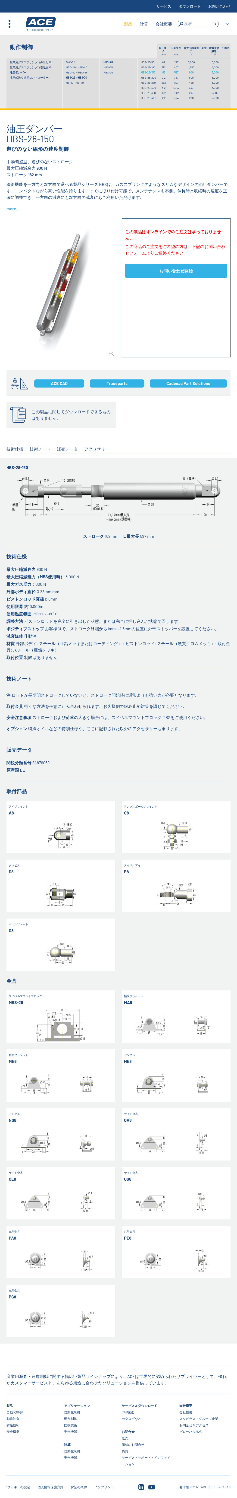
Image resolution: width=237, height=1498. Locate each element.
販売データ (67, 449)
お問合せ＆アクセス (194, 1425)
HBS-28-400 (148, 97)
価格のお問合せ (133, 1445)
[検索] (215, 24)
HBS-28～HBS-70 (76, 77)
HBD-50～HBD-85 (76, 72)
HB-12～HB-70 (75, 82)
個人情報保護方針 (50, 1487)
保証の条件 (79, 1487)
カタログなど (131, 1419)
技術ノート (40, 449)
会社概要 (185, 1406)
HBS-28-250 (148, 82)
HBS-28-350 (148, 92)
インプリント (104, 1487)
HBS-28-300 (148, 87)
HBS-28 (108, 62)
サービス (163, 6)
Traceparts (117, 383)
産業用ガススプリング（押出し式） (32, 62)
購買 (125, 1451)
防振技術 (12, 1425)
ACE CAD (59, 383)
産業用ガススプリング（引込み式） (32, 67)
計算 (67, 1445)
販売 (125, 1438)
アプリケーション (77, 1406)
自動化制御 (14, 1412)
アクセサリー (96, 449)
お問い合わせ (219, 6)
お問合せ (128, 1432)
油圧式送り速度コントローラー (29, 77)
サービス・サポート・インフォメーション (146, 1461)
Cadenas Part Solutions (188, 383)
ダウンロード (190, 6)
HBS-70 (108, 72)
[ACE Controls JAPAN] (41, 24)
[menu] (148, 24)
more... (13, 208)
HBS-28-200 (148, 77)
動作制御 (12, 1419)
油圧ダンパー (18, 72)
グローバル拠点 (190, 1432)
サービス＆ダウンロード (139, 1406)
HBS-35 (108, 67)
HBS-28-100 (148, 67)
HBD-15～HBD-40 (76, 67)
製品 (9, 1406)
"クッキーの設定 (18, 1487)
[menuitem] (128, 24)
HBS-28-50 (147, 62)
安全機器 (12, 1432)
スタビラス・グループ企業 (198, 1419)
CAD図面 (128, 1412)
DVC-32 (70, 62)
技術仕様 (14, 449)
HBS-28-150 (148, 72)
